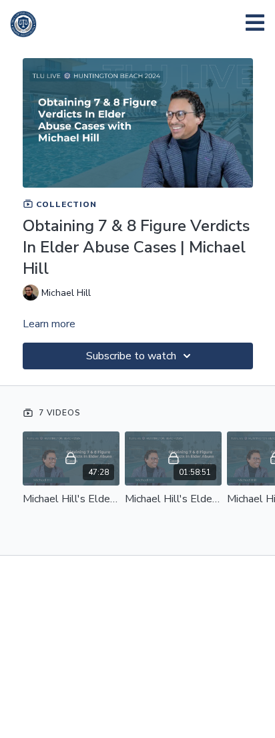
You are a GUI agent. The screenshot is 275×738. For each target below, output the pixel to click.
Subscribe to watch (131, 356)
